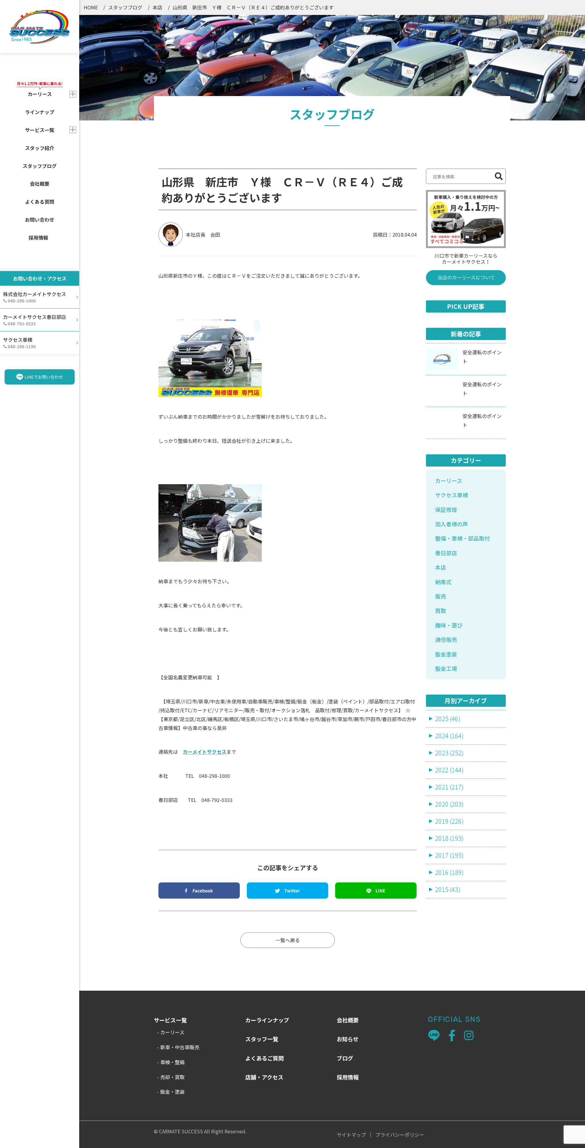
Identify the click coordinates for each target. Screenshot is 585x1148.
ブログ (345, 1058)
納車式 (443, 582)
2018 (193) (449, 838)
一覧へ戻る (287, 940)
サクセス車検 (451, 495)
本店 (157, 7)
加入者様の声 (451, 524)
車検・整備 (172, 1062)
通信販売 (446, 639)
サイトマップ (351, 1134)
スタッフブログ (40, 166)
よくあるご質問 (264, 1058)
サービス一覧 (39, 130)
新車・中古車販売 (179, 1047)
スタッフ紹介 (39, 148)
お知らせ (348, 1039)
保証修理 (446, 509)
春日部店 (446, 553)
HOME (91, 7)
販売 (440, 596)
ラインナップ (39, 112)
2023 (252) (449, 752)
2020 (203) (449, 803)
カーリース (448, 481)
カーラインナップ (267, 1020)
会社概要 (39, 183)
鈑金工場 (446, 668)
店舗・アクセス (264, 1077)
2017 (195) (449, 855)
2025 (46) (447, 718)
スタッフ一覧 (261, 1039)
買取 (440, 610)
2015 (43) (447, 889)
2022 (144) (449, 769)
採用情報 (38, 237)
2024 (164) (449, 735)
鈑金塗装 (446, 654)
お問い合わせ (39, 219)
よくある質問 (39, 201)
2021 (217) (449, 786)
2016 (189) (449, 872)
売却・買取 (172, 1077)
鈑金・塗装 (172, 1091)
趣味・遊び (449, 625)
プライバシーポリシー (399, 1134)
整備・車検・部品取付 (462, 538)
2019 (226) (449, 821)
